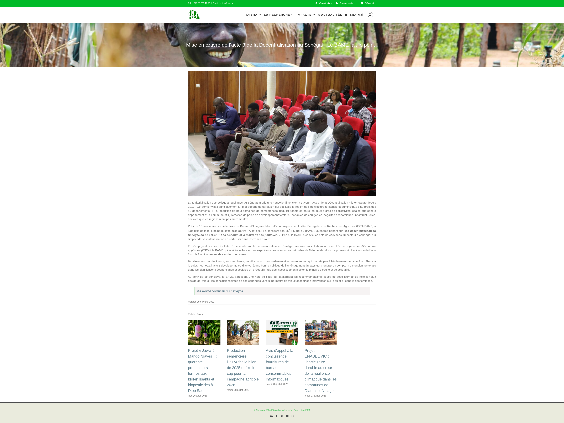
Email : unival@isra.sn (223, 3)
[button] (370, 15)
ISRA (307, 410)
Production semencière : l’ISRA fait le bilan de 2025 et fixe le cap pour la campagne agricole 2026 (243, 367)
